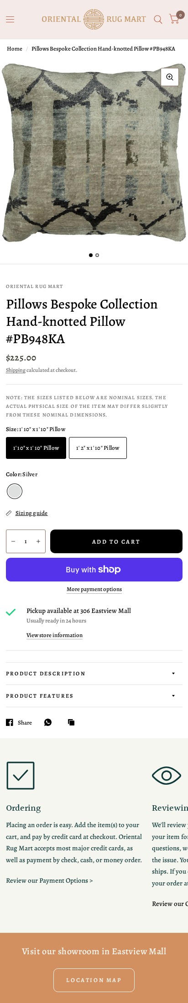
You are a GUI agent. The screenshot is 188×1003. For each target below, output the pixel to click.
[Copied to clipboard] (73, 723)
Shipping (16, 370)
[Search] (158, 19)
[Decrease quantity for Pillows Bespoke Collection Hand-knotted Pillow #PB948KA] (13, 541)
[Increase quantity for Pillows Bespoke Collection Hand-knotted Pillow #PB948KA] (38, 541)
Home (14, 48)
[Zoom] (170, 77)
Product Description (46, 673)
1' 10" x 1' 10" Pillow (36, 448)
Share (25, 722)
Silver (14, 491)
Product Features (40, 696)
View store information (54, 635)
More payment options (94, 589)
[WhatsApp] (50, 722)
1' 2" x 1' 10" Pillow (97, 448)
